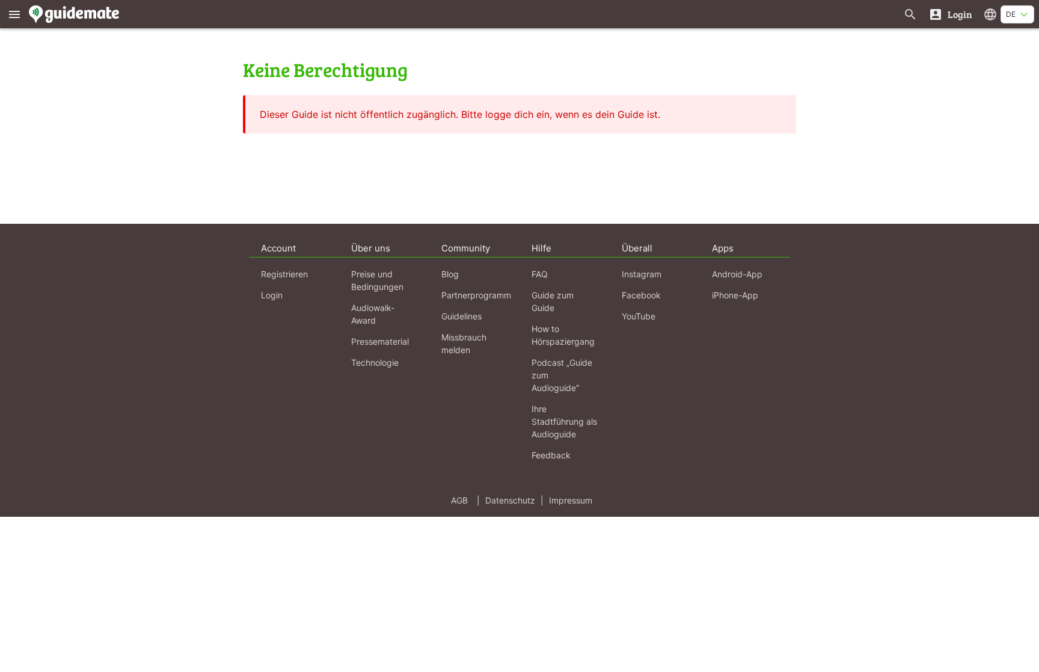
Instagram (641, 274)
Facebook (641, 295)
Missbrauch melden (463, 343)
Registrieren (284, 274)
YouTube (638, 316)
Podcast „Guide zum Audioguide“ (562, 375)
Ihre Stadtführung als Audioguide (564, 421)
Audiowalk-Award (372, 314)
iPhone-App (735, 295)
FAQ (540, 274)
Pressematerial (380, 341)
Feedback (551, 455)
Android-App (737, 274)
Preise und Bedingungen (377, 280)
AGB (459, 500)
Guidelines (461, 316)
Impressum (570, 500)
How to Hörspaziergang (563, 335)
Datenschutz (510, 500)
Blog (450, 274)
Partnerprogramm (476, 295)
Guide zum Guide (553, 301)
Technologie (375, 362)
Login (272, 295)
